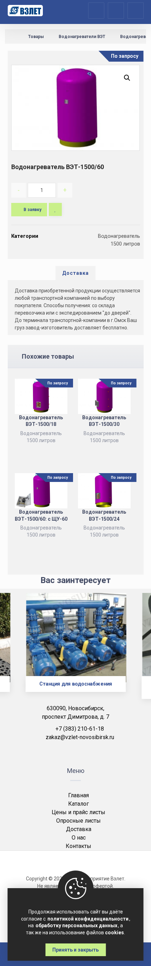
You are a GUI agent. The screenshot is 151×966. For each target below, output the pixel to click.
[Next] (133, 650)
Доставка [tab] (75, 273)
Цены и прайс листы (78, 812)
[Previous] (18, 650)
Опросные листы (78, 820)
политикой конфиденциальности (88, 919)
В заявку (32, 209)
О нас (79, 837)
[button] (127, 77)
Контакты (78, 846)
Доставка (78, 829)
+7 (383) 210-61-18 (79, 728)
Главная (78, 795)
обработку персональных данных (76, 925)
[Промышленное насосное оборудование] (25, 10)
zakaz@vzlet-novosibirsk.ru (80, 737)
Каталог (78, 803)
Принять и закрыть (75, 950)
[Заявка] (116, 10)
